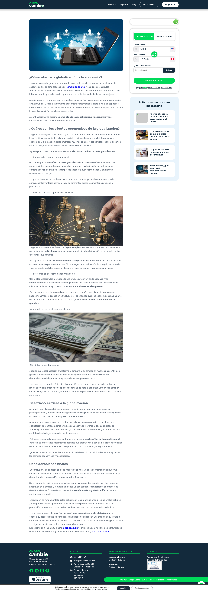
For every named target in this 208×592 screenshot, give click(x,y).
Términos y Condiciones (158, 557)
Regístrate (170, 4)
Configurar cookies (142, 588)
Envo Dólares (139, 45)
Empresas (124, 4)
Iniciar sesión (149, 4)
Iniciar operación (154, 80)
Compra (144, 36)
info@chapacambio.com (84, 561)
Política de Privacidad (157, 560)
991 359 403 (79, 573)
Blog (134, 4)
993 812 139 (79, 578)
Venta (164, 36)
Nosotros (112, 4)
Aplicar (169, 70)
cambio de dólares (75, 87)
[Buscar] (175, 21)
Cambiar (154, 54)
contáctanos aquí (100, 531)
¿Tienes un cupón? (142, 66)
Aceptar (123, 588)
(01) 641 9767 (80, 557)
